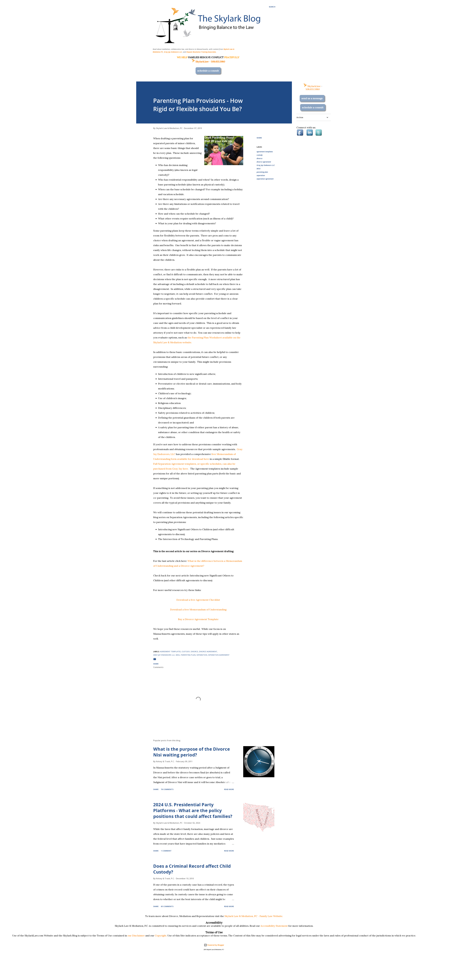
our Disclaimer (136, 935)
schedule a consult (208, 70)
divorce (259, 158)
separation (261, 175)
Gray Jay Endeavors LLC (173, 52)
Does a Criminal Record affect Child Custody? (192, 869)
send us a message (312, 98)
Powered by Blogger (215, 945)
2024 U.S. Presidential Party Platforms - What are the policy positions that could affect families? (192, 810)
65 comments (167, 906)
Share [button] (259, 138)
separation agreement (265, 179)
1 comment (166, 851)
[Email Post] (154, 660)
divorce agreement (264, 162)
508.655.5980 (218, 61)
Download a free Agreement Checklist (198, 599)
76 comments (167, 789)
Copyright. (161, 935)
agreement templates (265, 151)
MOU (258, 168)
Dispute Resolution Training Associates (201, 52)
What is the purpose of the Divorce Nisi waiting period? (191, 752)
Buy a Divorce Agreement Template (198, 619)
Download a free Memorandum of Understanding (198, 609)
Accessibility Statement (274, 925)
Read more (229, 789)
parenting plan (262, 172)
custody (260, 155)
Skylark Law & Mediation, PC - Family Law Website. (254, 916)
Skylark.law (202, 61)
